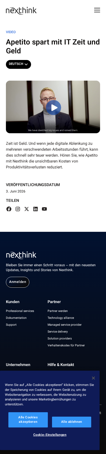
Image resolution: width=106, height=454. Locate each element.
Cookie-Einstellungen (50, 435)
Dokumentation (16, 318)
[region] (50, 410)
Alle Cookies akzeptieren (28, 420)
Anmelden (17, 282)
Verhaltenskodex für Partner (66, 346)
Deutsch (16, 64)
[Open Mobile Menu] (97, 11)
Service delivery (58, 332)
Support (11, 325)
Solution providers (60, 339)
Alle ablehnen (71, 422)
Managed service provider (65, 325)
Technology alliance (61, 318)
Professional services (20, 311)
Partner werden (58, 311)
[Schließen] (93, 378)
